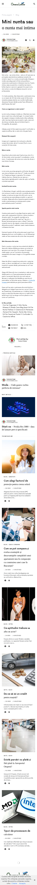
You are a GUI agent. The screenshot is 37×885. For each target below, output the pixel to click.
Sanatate (12, 476)
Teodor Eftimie (10, 39)
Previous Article (9, 353)
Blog (17, 15)
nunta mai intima (25, 312)
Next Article (6, 394)
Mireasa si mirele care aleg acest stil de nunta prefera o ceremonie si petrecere (18, 309)
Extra (11, 624)
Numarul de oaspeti (10, 312)
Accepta (22, 883)
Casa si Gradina (14, 544)
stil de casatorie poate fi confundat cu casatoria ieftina (18, 315)
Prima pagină (7, 15)
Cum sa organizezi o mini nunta (15, 305)
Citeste (14, 883)
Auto (5, 690)
